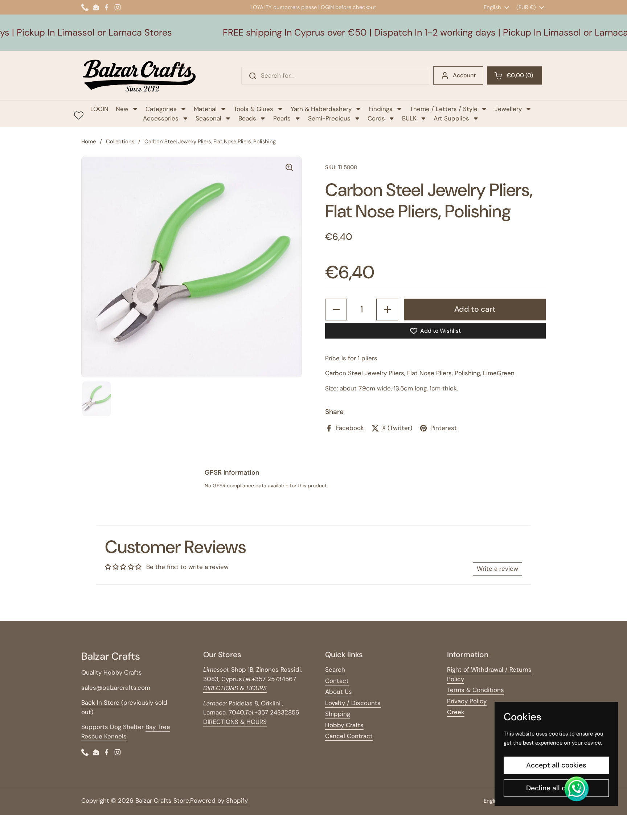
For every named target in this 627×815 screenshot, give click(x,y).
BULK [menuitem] (409, 118)
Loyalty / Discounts (353, 703)
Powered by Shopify (219, 800)
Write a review (497, 569)
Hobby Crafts (344, 725)
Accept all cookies (556, 765)
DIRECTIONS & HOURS (235, 722)
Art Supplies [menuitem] (451, 118)
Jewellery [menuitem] (508, 109)
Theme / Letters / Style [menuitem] (444, 109)
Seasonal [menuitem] (208, 118)
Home (88, 141)
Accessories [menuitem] (161, 118)
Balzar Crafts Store (162, 800)
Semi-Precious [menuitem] (329, 118)
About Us (338, 692)
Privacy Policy (467, 701)
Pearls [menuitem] (282, 118)
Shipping (337, 714)
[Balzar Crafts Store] (139, 75)
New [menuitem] (122, 109)
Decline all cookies (556, 788)
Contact (337, 681)
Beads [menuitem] (247, 118)
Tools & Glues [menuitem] (253, 109)
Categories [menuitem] (161, 109)
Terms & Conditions (475, 690)
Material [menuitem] (205, 109)
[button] (514, 75)
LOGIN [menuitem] (99, 109)
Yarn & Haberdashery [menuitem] (321, 109)
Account (464, 75)
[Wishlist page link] (78, 115)
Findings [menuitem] (381, 109)
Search (335, 669)
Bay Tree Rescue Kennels (125, 731)
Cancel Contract (349, 736)
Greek (455, 712)
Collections (120, 141)
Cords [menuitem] (376, 118)
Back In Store (101, 703)
